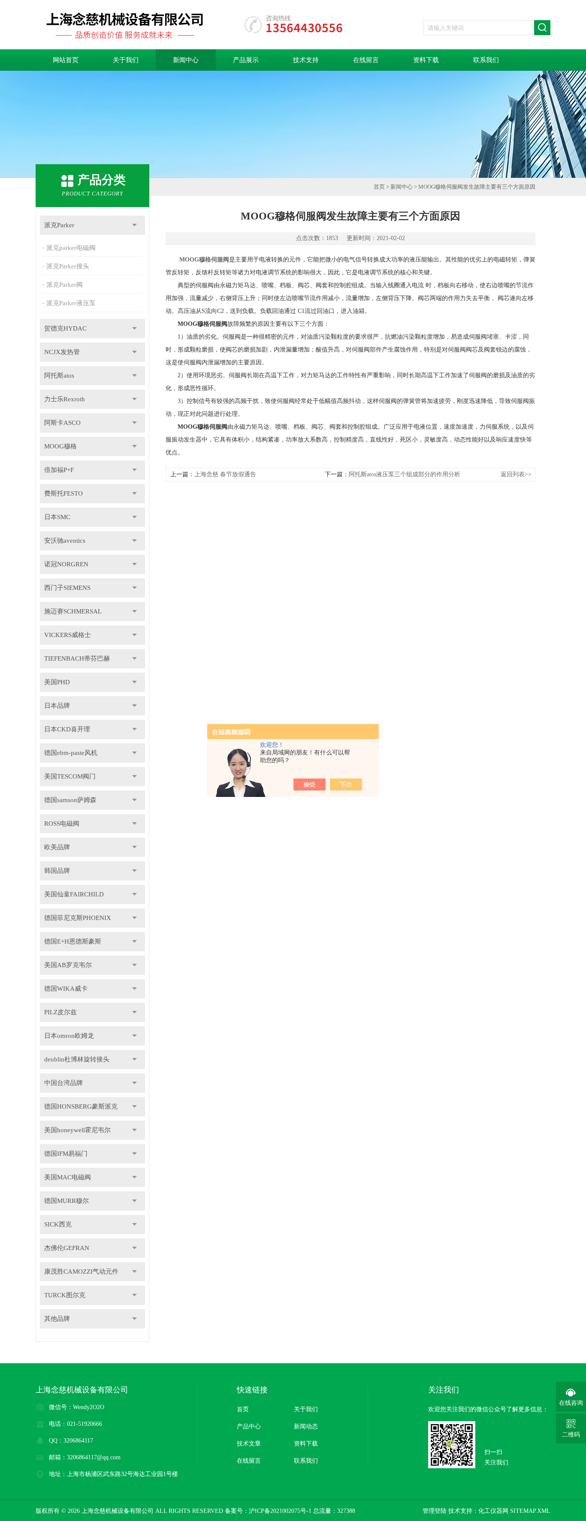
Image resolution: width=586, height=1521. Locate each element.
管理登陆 (435, 1511)
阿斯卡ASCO (62, 422)
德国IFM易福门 (66, 1153)
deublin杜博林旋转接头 (76, 1059)
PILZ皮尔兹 (60, 1012)
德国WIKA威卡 (66, 988)
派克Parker (59, 225)
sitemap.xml (530, 1511)
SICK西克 (58, 1224)
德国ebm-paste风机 (70, 752)
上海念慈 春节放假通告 (225, 474)
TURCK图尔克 (64, 1295)
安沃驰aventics (64, 540)
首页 (379, 186)
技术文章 (249, 1443)
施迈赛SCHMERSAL (73, 611)
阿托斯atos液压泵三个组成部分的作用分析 (404, 474)
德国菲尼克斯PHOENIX (77, 917)
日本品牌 (57, 705)
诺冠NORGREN (66, 564)
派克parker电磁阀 (71, 247)
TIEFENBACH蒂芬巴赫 (77, 658)
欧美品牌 (57, 847)
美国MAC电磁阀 (67, 1177)
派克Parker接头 (67, 266)
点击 (134, 225)
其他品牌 (57, 1318)
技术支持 (306, 60)
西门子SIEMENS (67, 587)
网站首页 (66, 60)
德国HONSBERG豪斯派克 (81, 1106)
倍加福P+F (59, 469)
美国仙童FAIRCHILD (74, 894)
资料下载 (426, 60)
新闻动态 (306, 1426)
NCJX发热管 (62, 352)
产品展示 (246, 60)
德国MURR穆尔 (66, 1200)
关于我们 (126, 60)
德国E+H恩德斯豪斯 (72, 941)
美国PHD (57, 682)
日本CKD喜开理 (67, 729)
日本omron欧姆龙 (69, 1035)
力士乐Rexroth (64, 399)
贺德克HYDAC (65, 328)
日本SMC (57, 517)
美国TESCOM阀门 (70, 776)
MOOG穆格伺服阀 (204, 259)
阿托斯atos (59, 375)
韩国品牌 (57, 870)
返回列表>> (516, 474)
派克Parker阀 (64, 284)
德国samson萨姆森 (70, 800)
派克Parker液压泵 (71, 303)
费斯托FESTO (63, 493)
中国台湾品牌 (63, 1082)
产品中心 (249, 1426)
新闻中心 (186, 60)
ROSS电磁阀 (61, 823)
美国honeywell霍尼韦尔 (77, 1130)
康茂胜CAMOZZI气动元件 (81, 1271)
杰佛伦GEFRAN (66, 1247)
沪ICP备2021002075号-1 (280, 1511)
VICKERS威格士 (67, 634)
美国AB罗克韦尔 (68, 965)
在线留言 (366, 60)
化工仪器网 (493, 1511)
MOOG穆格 (60, 446)
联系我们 (486, 60)
